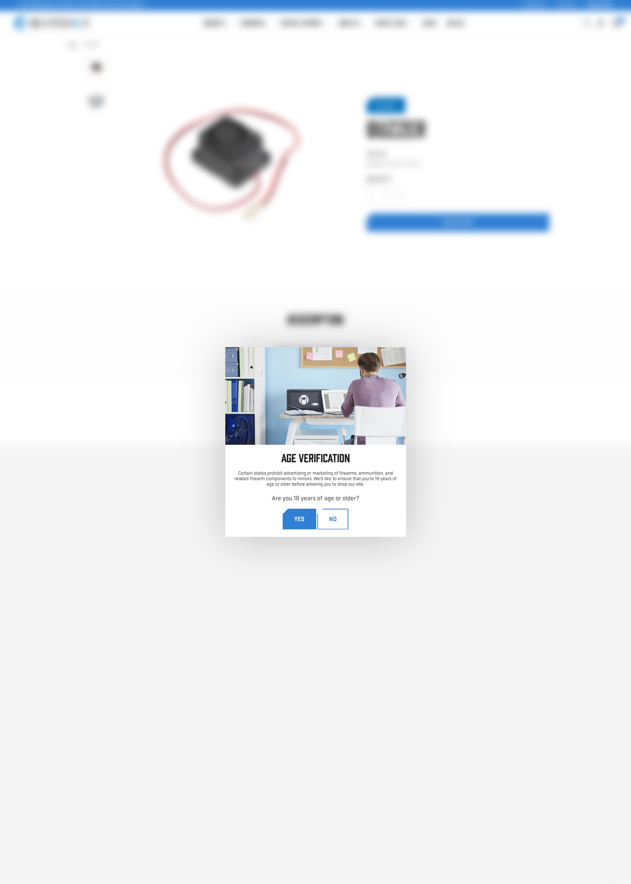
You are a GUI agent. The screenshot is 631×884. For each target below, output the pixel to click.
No (333, 519)
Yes (299, 519)
